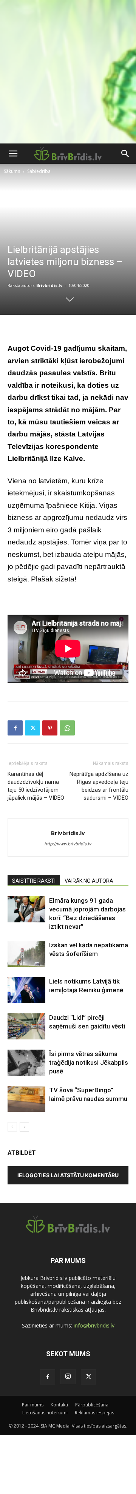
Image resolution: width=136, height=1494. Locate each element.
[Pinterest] (49, 727)
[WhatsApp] (67, 727)
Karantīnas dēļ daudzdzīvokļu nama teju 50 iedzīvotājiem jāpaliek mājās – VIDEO (36, 786)
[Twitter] (32, 727)
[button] (13, 153)
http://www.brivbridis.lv (68, 843)
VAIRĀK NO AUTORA (89, 881)
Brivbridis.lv (49, 285)
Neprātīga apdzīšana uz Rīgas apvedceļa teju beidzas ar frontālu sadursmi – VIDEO (99, 786)
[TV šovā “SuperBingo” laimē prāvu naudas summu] (26, 1099)
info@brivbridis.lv (94, 1325)
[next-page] (24, 1127)
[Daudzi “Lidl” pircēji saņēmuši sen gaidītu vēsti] (26, 1026)
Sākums (12, 171)
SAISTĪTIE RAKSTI (34, 881)
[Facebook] (15, 727)
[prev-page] (12, 1127)
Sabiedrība (39, 171)
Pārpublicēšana (91, 1404)
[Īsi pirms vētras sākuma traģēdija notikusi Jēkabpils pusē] (26, 1063)
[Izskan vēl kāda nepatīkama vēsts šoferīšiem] (26, 954)
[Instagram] (68, 1376)
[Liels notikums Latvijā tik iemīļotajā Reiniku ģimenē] (26, 990)
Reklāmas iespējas (94, 1412)
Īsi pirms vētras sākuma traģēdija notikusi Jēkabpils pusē (88, 1062)
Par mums (32, 1404)
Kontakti (59, 1404)
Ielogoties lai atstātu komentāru (68, 1175)
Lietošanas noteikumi (45, 1412)
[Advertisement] (68, 72)
